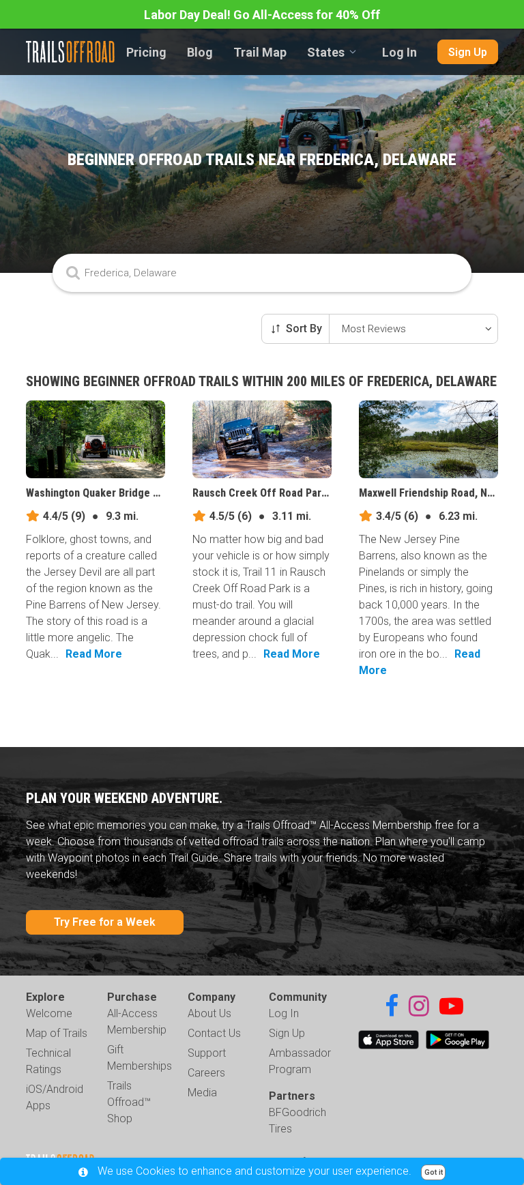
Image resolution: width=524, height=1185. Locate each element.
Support (207, 1053)
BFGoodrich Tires (297, 1120)
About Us (209, 1013)
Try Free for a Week (105, 922)
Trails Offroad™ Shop (129, 1102)
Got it (433, 1172)
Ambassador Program (300, 1061)
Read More (94, 653)
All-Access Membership (136, 1021)
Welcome (49, 1013)
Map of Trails (56, 1033)
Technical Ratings (48, 1061)
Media (202, 1092)
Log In (399, 52)
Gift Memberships (139, 1057)
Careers (206, 1072)
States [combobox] (326, 52)
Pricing (146, 52)
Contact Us (214, 1033)
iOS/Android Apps (54, 1097)
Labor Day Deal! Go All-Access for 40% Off (262, 15)
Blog (200, 52)
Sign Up (467, 52)
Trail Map (260, 52)
